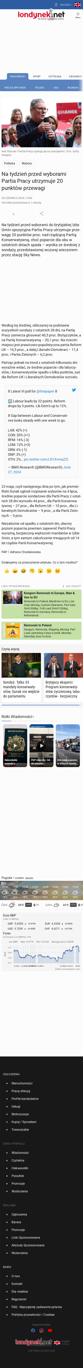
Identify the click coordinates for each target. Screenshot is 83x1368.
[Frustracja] (57, 570)
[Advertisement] (41, 37)
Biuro (7, 1267)
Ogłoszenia (11, 1074)
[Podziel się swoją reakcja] (15, 213)
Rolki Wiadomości (17, 716)
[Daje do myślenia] (32, 570)
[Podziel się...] (41, 213)
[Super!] (15, 570)
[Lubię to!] (6, 570)
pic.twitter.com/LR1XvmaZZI (46, 459)
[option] (40, 1083)
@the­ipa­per (45, 391)
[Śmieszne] (23, 570)
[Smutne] (49, 570)
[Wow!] (40, 570)
